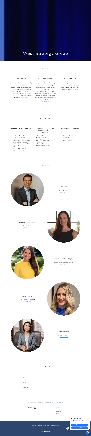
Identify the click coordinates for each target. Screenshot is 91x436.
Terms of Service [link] (57, 402)
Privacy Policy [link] (50, 402)
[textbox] (45, 377)
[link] (45, 431)
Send (45, 398)
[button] (45, 101)
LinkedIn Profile (64, 192)
